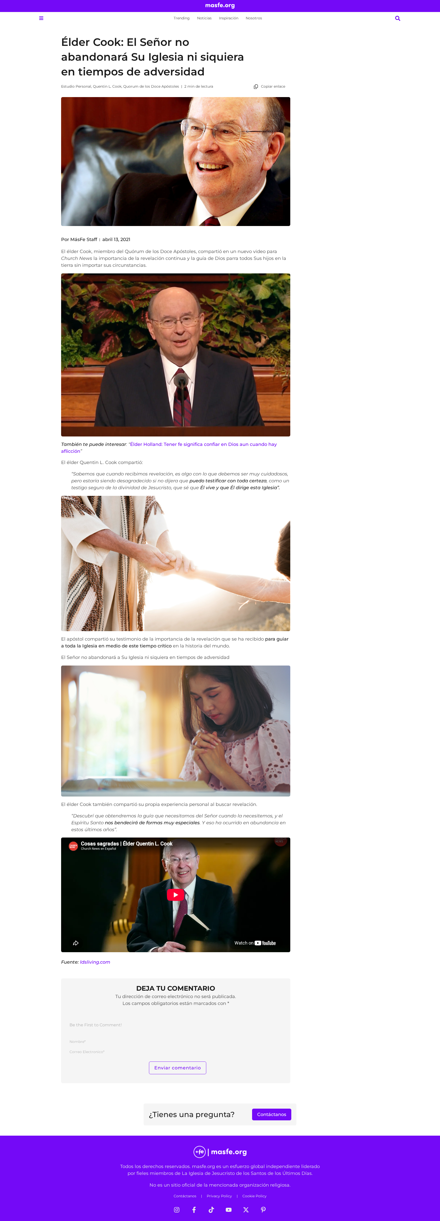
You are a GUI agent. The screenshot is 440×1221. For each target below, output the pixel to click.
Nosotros (254, 18)
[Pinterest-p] (263, 1210)
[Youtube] (229, 1210)
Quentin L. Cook (107, 86)
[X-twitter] (246, 1210)
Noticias (204, 18)
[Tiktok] (211, 1210)
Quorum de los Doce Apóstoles (151, 86)
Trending (182, 18)
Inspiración (228, 18)
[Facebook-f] (194, 1210)
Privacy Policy (219, 1196)
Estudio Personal (76, 86)
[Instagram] (177, 1210)
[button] (41, 18)
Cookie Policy (254, 1196)
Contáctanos (185, 1196)
